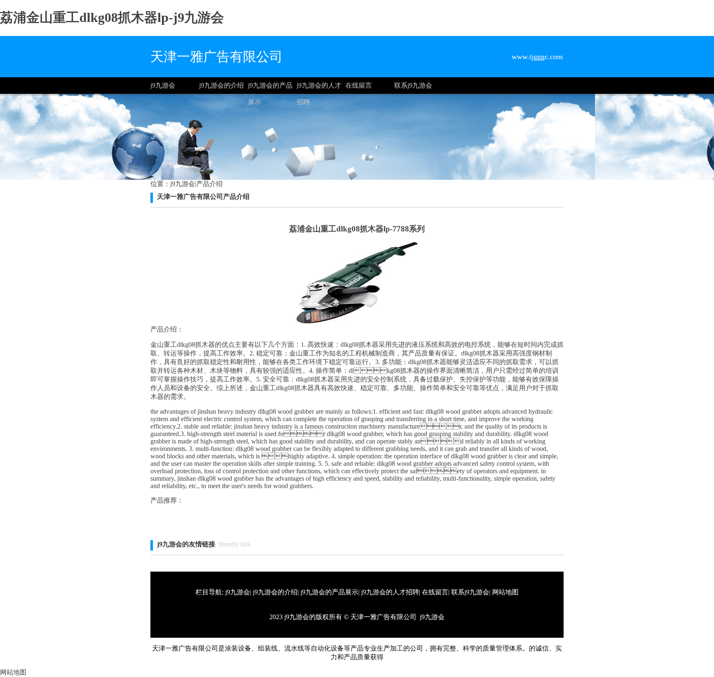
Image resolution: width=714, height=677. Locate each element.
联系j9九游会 (413, 85)
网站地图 (505, 592)
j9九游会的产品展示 (270, 88)
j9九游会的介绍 (221, 85)
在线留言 (358, 85)
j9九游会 (162, 85)
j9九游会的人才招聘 (319, 88)
